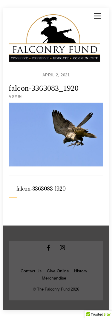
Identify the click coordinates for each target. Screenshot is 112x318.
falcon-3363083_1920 (44, 88)
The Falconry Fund (53, 289)
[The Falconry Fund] (54, 60)
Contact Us (31, 271)
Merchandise (54, 278)
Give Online (58, 271)
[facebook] (49, 247)
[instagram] (63, 247)
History (80, 271)
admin (15, 96)
